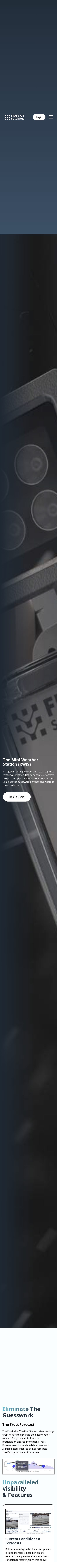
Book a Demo (16, 796)
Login (39, 117)
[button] (50, 117)
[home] (14, 117)
